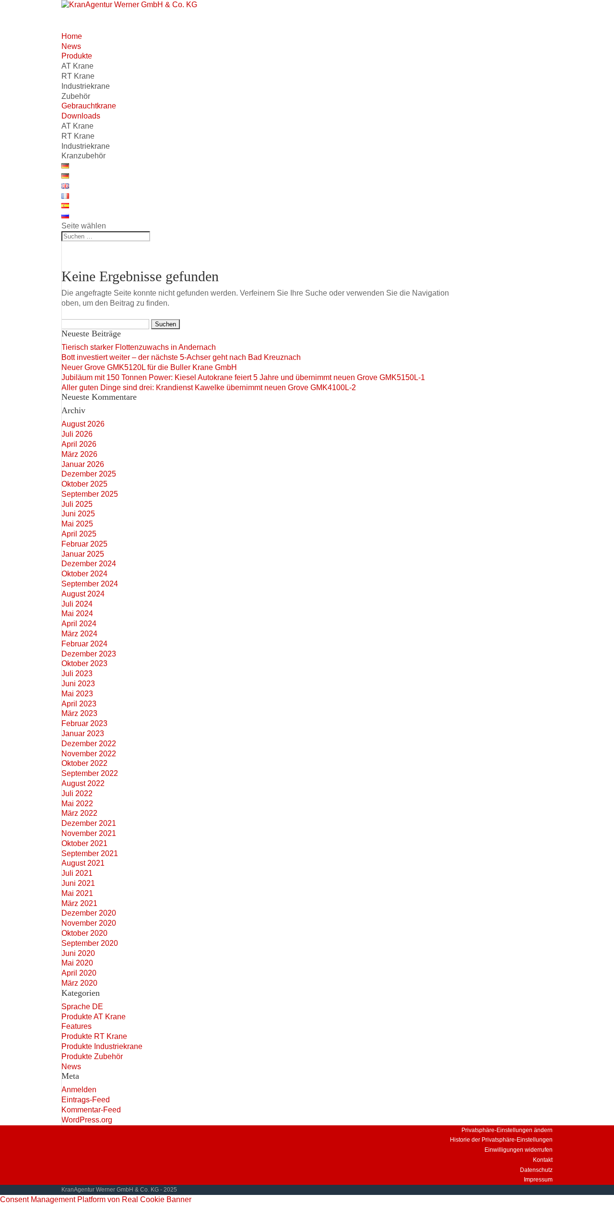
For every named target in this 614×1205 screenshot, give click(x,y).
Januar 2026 (82, 464)
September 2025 (89, 494)
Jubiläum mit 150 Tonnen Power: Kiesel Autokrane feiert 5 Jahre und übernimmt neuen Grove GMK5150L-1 (243, 377)
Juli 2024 (77, 604)
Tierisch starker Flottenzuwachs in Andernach (138, 347)
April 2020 (78, 973)
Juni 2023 (78, 684)
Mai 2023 (77, 694)
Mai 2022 (77, 803)
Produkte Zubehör (92, 1056)
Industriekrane (85, 86)
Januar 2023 (82, 733)
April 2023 (78, 704)
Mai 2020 (77, 963)
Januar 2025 (82, 554)
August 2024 (83, 594)
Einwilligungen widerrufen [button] (518, 1149)
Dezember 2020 (88, 913)
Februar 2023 (84, 723)
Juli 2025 (77, 504)
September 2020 (89, 943)
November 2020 (88, 923)
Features (76, 1026)
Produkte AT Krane (93, 1017)
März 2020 (79, 983)
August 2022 (83, 783)
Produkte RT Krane (94, 1036)
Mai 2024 (77, 613)
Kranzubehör (83, 156)
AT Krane (77, 66)
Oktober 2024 (84, 574)
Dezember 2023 (88, 654)
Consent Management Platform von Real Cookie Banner (95, 1199)
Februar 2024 (84, 644)
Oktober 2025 (84, 484)
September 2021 (89, 853)
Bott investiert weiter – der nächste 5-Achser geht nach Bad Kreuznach (181, 357)
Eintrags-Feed (85, 1100)
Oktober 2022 (84, 763)
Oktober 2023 (84, 663)
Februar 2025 (84, 544)
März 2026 (79, 454)
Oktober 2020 (84, 933)
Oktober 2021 (84, 843)
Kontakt (543, 1160)
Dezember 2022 (88, 744)
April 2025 (78, 534)
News (71, 1066)
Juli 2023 (77, 673)
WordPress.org (86, 1120)
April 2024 (78, 624)
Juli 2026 (77, 434)
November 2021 (88, 833)
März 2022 (79, 813)
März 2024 (79, 634)
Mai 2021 (77, 893)
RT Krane (77, 76)
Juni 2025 (78, 514)
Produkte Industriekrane (101, 1046)
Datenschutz (536, 1170)
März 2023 (79, 713)
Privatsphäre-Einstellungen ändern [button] (507, 1130)
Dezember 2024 (88, 564)
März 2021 (79, 903)
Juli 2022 (77, 793)
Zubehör (75, 96)
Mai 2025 (77, 524)
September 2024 (89, 584)
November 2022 (88, 754)
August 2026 (83, 424)
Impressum (538, 1179)
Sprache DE (82, 1006)
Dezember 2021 (88, 823)
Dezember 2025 (88, 474)
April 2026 (78, 444)
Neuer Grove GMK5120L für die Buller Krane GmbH (149, 367)
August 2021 (83, 863)
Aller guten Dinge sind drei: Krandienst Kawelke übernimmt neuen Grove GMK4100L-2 (208, 387)
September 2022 (89, 773)
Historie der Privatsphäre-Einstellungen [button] (501, 1139)
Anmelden (78, 1090)
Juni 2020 (78, 953)
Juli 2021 (77, 873)
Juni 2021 (78, 883)
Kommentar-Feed (91, 1110)
